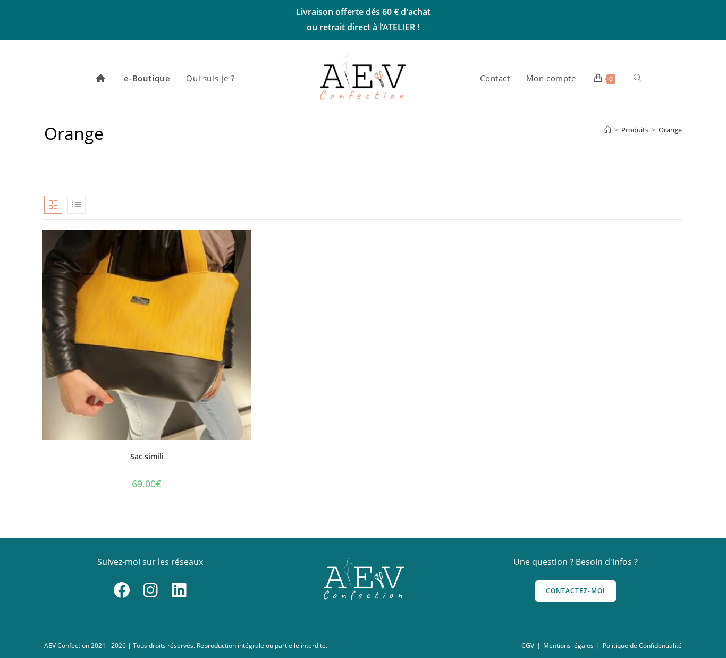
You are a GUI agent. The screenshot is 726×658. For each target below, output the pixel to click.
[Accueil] (607, 129)
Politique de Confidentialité (642, 645)
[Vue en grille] (53, 205)
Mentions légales (568, 645)
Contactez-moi (576, 590)
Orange (670, 129)
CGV (527, 645)
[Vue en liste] (76, 205)
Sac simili (147, 456)
